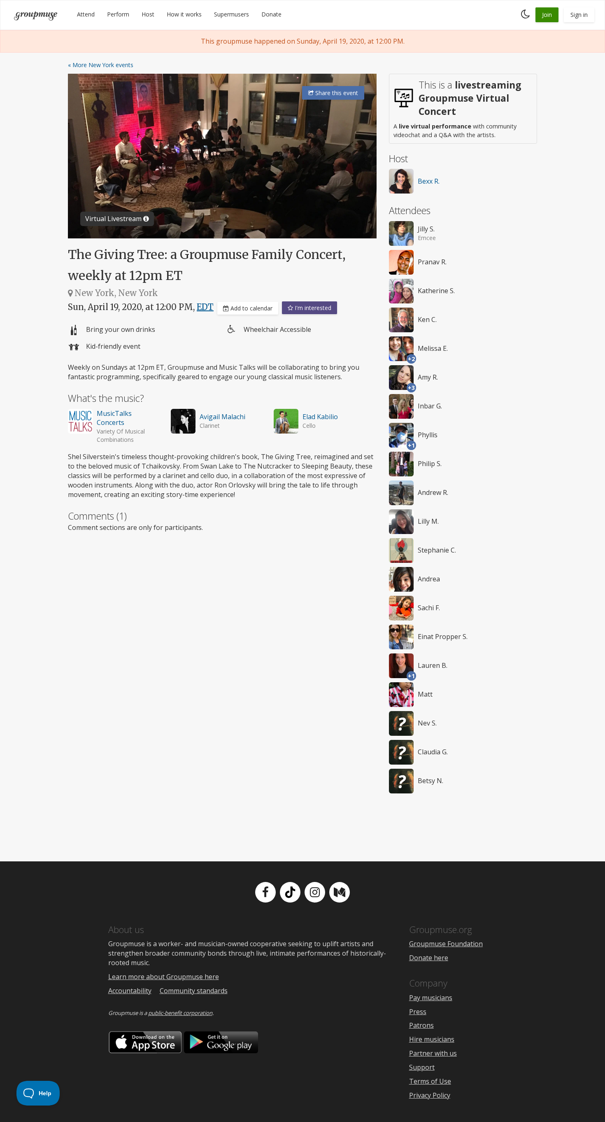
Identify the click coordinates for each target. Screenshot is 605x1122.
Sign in (579, 15)
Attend (86, 14)
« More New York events (100, 65)
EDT (205, 307)
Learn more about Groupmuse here (163, 976)
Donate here (428, 957)
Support (422, 1067)
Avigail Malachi (222, 416)
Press (417, 1011)
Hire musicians (431, 1039)
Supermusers (231, 14)
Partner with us (433, 1053)
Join (547, 15)
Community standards (194, 990)
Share (336, 93)
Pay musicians (430, 997)
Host (148, 14)
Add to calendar (250, 308)
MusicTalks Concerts (114, 418)
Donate (271, 14)
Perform (118, 14)
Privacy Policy (429, 1095)
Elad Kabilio (320, 416)
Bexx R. (429, 181)
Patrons (421, 1025)
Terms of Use (430, 1081)
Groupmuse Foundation (446, 943)
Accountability (129, 990)
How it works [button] (184, 14)
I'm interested (312, 308)
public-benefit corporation (180, 1013)
